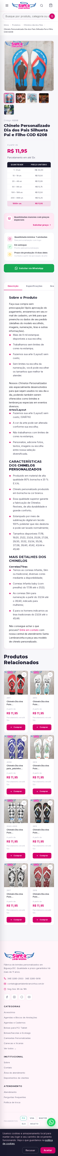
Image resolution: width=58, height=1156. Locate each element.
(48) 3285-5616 (33, 978)
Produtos (16, 25)
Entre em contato (29, 629)
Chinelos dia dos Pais (33, 25)
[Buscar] (41, 5)
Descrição (13, 286)
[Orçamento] (50, 5)
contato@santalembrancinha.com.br (25, 983)
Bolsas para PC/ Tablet (15, 1027)
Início (6, 25)
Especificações (34, 286)
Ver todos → (10, 1048)
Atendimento (10, 1092)
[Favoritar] (24, 674)
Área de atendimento (14, 1072)
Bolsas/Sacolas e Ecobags (17, 1033)
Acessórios (9, 1012)
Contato (8, 1067)
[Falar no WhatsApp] (51, 1122)
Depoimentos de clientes (16, 1078)
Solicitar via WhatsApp (31, 268)
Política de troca (12, 1102)
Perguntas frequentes (15, 1097)
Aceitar (48, 1150)
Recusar (30, 1150)
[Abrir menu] (7, 5)
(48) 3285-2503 (15, 978)
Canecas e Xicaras (13, 1043)
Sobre (7, 1062)
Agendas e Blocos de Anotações (20, 1017)
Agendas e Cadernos (14, 1022)
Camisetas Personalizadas (17, 1038)
